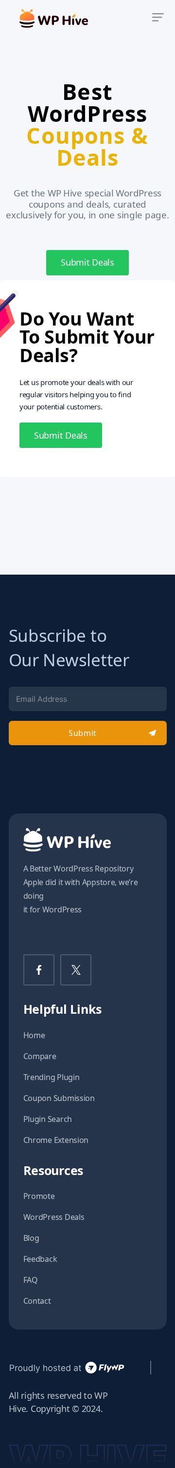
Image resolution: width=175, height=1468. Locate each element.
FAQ (30, 1280)
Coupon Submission (59, 1098)
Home (34, 1035)
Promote (39, 1196)
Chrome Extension (56, 1140)
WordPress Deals (54, 1217)
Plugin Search (47, 1119)
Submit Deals (87, 262)
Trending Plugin (51, 1077)
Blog (31, 1238)
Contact (37, 1300)
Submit (82, 733)
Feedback (40, 1259)
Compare (39, 1056)
